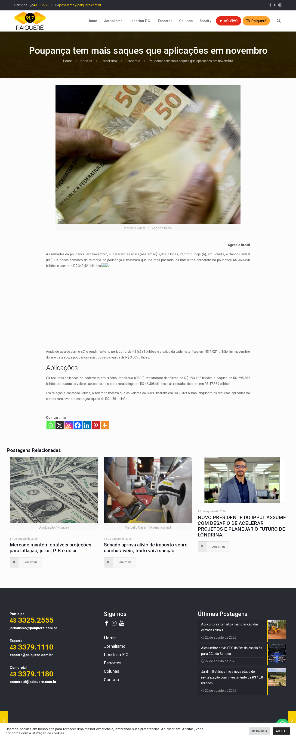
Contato (111, 679)
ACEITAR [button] (281, 731)
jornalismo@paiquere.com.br (80, 5)
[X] (60, 425)
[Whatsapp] (50, 425)
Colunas (111, 671)
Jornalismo (109, 61)
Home (67, 61)
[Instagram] (69, 425)
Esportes (112, 663)
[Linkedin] (87, 425)
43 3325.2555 (43, 5)
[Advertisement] (148, 304)
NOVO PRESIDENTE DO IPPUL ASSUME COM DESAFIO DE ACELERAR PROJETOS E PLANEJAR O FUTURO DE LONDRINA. (242, 526)
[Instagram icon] (280, 5)
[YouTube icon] (275, 5)
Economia (133, 61)
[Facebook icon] (270, 5)
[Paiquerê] (30, 20)
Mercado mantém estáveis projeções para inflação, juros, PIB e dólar (50, 547)
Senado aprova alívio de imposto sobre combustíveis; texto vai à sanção (146, 547)
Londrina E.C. (116, 654)
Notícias (86, 61)
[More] (105, 425)
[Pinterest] (96, 425)
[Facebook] (78, 425)
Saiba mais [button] (259, 731)
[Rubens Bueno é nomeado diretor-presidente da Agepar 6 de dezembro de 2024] (4, 720)
